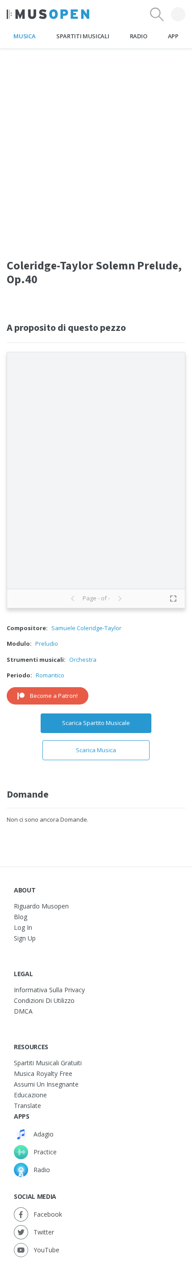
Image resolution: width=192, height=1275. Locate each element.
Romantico (50, 675)
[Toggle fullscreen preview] (173, 598)
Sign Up (25, 938)
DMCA (23, 1011)
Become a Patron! (54, 696)
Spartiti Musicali (82, 36)
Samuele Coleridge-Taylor (86, 628)
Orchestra (82, 660)
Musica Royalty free (43, 1073)
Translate (27, 1105)
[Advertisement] (96, 144)
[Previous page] (72, 598)
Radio (138, 36)
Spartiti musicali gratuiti (48, 1063)
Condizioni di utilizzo (44, 1000)
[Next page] (119, 598)
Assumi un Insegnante (46, 1084)
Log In (23, 927)
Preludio (46, 644)
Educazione (30, 1095)
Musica (24, 36)
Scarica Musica (96, 750)
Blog (20, 916)
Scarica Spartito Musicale (96, 723)
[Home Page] (48, 14)
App (173, 36)
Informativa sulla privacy (49, 990)
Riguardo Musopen (41, 906)
